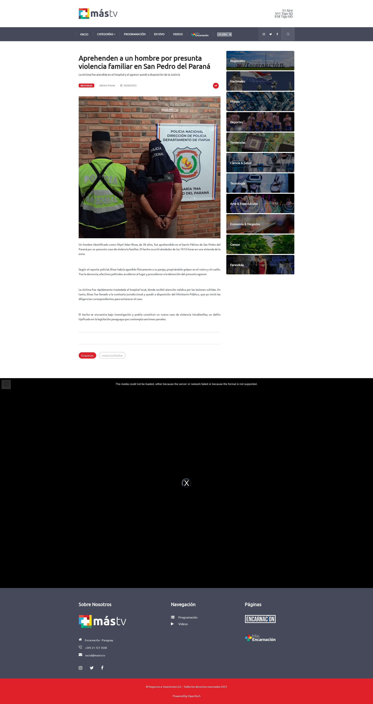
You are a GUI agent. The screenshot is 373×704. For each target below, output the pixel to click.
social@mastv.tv (95, 655)
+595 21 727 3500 (96, 647)
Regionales (86, 85)
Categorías (105, 34)
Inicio (84, 34)
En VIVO (159, 34)
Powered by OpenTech (186, 696)
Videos (178, 34)
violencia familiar (112, 355)
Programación (135, 34)
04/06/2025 (130, 85)
